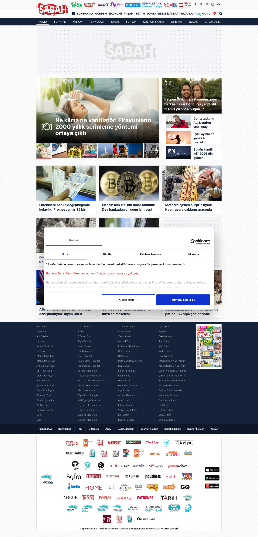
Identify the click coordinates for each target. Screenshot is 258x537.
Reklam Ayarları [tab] (150, 254)
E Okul (81, 331)
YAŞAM (77, 21)
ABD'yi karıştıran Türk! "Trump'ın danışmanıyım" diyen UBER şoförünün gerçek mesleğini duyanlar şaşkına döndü (65, 312)
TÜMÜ (42, 21)
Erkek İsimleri (125, 405)
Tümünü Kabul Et (183, 299)
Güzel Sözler (124, 351)
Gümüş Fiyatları (44, 410)
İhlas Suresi (165, 341)
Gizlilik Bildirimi (172, 428)
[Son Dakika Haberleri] (52, 9)
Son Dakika (85, 13)
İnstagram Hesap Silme (130, 360)
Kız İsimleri (123, 414)
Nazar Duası (124, 365)
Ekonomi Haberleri (87, 419)
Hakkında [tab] (193, 254)
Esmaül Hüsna (166, 410)
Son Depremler (85, 351)
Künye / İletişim (195, 428)
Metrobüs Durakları (128, 385)
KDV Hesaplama (86, 390)
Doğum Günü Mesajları (170, 390)
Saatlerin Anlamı (167, 400)
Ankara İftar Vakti (45, 365)
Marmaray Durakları (169, 395)
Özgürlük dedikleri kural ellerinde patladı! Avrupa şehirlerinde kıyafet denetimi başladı (191, 312)
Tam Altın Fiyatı (44, 395)
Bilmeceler (123, 356)
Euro (38, 419)
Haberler (41, 341)
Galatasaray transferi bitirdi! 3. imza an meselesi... (126, 312)
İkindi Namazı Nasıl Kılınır (172, 380)
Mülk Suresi (165, 346)
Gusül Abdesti (166, 356)
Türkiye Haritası (86, 410)
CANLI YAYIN (187, 4)
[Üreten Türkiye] (152, 4)
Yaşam (129, 13)
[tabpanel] (97, 110)
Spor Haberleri (85, 356)
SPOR (115, 21)
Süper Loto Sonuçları (88, 395)
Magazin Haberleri (87, 414)
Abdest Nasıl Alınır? (128, 395)
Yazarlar (187, 13)
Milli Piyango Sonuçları (89, 400)
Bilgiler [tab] (108, 254)
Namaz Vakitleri (44, 346)
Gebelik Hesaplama (88, 385)
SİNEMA (176, 21)
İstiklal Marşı (165, 414)
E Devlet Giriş (85, 336)
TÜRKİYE (60, 21)
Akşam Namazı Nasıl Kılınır (172, 365)
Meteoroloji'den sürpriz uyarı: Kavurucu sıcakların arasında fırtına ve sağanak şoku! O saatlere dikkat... (188, 207)
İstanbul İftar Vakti (45, 360)
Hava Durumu (85, 346)
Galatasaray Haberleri (89, 360)
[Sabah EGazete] (209, 373)
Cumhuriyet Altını (45, 400)
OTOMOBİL (212, 21)
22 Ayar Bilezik (44, 405)
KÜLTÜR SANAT (153, 21)
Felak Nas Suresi (127, 370)
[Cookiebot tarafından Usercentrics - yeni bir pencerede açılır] (193, 242)
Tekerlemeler (165, 336)
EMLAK (193, 21)
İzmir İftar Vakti (44, 370)
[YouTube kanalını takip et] (218, 4)
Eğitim (140, 13)
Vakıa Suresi (165, 326)
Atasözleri (123, 400)
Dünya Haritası (126, 419)
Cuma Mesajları (167, 419)
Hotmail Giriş (125, 380)
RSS (80, 428)
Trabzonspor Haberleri (89, 375)
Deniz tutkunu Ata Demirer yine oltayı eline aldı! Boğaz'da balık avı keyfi (203, 123)
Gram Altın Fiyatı (45, 375)
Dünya (151, 13)
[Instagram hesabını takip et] (212, 4)
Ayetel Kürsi (124, 341)
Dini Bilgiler (165, 405)
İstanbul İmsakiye (45, 356)
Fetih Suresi (124, 375)
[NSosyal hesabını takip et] (207, 4)
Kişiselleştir (126, 299)
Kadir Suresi (165, 351)
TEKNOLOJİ (96, 21)
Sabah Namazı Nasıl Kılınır (172, 370)
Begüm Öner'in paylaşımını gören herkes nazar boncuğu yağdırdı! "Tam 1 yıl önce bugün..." (191, 104)
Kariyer (215, 428)
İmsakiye (41, 351)
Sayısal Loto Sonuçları (89, 405)
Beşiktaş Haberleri (87, 370)
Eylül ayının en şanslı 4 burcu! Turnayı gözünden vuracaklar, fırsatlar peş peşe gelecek (203, 138)
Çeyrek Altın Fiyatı (45, 385)
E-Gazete (94, 428)
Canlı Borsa (84, 326)
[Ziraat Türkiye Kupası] (214, 13)
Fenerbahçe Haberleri (89, 365)
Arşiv (108, 428)
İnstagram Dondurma (129, 346)
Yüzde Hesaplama (127, 326)
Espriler (162, 331)
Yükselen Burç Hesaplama (91, 380)
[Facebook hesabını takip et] (195, 4)
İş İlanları (41, 331)
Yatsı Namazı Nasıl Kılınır (172, 360)
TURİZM (131, 21)
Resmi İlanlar (168, 13)
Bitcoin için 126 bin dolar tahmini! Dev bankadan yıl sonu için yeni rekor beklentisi (128, 207)
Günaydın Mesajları (169, 385)
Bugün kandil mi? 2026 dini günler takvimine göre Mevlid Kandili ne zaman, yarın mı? (203, 154)
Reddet (74, 240)
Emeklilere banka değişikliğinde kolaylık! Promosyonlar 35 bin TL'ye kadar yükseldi (64, 207)
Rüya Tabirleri (85, 341)
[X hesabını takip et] (201, 4)
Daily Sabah (64, 428)
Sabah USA (45, 428)
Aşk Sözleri (124, 390)
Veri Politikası (43, 326)
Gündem (101, 13)
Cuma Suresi (124, 331)
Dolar (39, 414)
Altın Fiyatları (43, 380)
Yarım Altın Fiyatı (45, 390)
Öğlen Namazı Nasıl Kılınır (172, 375)
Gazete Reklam (126, 428)
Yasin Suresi (124, 336)
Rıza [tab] (65, 254)
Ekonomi (115, 13)
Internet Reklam (149, 428)
